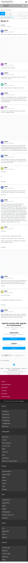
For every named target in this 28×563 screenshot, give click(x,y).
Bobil (3, 560)
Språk (1, 368)
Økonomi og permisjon (9, 461)
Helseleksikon (6, 384)
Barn (3, 455)
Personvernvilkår (16, 368)
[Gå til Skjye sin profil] (2, 168)
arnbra (6, 73)
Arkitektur (5, 411)
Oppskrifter (6, 503)
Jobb (3, 477)
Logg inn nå (14, 348)
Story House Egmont (21, 371)
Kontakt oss (24, 368)
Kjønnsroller (6, 474)
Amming (5, 452)
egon (5, 63)
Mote (4, 523)
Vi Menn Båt (6, 554)
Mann (4, 534)
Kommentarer (6, 471)
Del (7, 355)
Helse (3, 381)
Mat (3, 486)
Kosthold (4, 387)
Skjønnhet (5, 531)
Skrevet (9, 32)
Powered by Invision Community (14, 374)
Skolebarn (5, 458)
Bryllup (4, 537)
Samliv (4, 480)
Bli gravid (5, 437)
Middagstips (6, 512)
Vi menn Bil (6, 548)
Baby (4, 449)
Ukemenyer (6, 500)
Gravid (4, 440)
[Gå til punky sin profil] (2, 31)
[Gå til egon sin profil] (2, 64)
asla (5, 83)
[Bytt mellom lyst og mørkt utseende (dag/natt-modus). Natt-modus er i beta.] (19, 370)
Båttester (5, 557)
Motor (4, 542)
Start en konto (14, 338)
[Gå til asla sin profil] (2, 84)
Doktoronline (5, 396)
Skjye (5, 167)
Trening (4, 390)
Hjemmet (9, 26)
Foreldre (5, 432)
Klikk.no (21, 401)
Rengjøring (5, 420)
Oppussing (5, 417)
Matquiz (4, 518)
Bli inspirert (5, 414)
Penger (4, 489)
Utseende (7, 368)
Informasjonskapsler (13, 370)
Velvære (4, 393)
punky (3, 25)
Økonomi (5, 426)
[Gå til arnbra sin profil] (2, 73)
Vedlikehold (6, 423)
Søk (3, 13)
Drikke (4, 509)
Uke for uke (6, 446)
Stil (3, 528)
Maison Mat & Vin (8, 515)
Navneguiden (6, 443)
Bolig (4, 406)
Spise (4, 506)
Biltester (5, 551)
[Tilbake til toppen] (14, 364)
